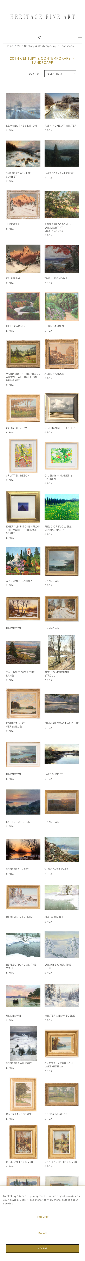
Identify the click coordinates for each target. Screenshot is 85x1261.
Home (9, 46)
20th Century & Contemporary (37, 46)
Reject (42, 1232)
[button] (40, 37)
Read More (42, 1217)
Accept (42, 1248)
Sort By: (35, 73)
